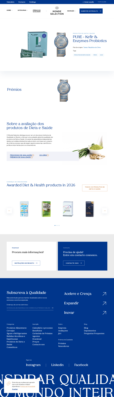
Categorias (22, 10)
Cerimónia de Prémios (42, 333)
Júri (59, 333)
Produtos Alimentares (16, 328)
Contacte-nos (38, 344)
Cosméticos (12, 347)
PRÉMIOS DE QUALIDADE (20, 157)
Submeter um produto (89, 11)
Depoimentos (90, 330)
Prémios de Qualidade (37, 11)
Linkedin (57, 365)
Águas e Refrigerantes (17, 333)
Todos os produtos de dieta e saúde (95, 188)
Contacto (21, 2)
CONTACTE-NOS (72, 263)
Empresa (62, 328)
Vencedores (63, 346)
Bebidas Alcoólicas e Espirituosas (16, 338)
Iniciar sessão (89, 2)
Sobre (9, 10)
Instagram (33, 365)
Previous (9, 210)
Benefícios (37, 330)
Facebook (81, 365)
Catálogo (32, 2)
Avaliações (63, 330)
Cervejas (11, 330)
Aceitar (15, 389)
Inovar (69, 313)
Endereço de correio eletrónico (17, 305)
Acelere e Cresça (77, 294)
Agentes (36, 336)
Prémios (62, 343)
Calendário (10, 2)
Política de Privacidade (27, 386)
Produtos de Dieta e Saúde (82, 55)
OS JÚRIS (43, 155)
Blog (85, 324)
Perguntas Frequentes (94, 333)
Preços (35, 342)
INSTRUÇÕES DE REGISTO (24, 263)
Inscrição (70, 11)
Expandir (71, 303)
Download (36, 339)
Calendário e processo (42, 328)
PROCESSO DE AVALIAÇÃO (21, 155)
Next (104, 210)
